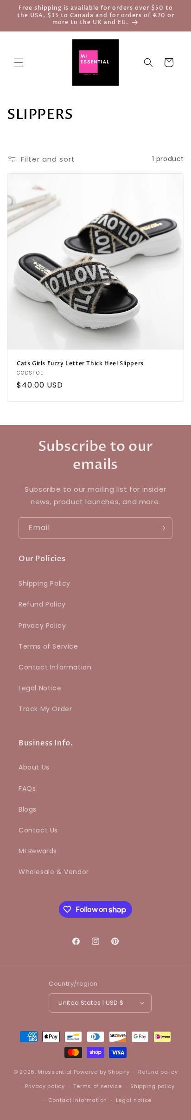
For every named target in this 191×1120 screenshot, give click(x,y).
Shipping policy (152, 1086)
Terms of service (97, 1086)
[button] (18, 62)
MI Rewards (38, 851)
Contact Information (55, 667)
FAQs (27, 788)
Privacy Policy (42, 625)
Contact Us (38, 830)
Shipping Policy (44, 583)
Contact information (77, 1100)
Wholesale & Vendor (54, 871)
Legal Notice (40, 688)
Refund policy (158, 1072)
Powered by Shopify (102, 1072)
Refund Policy (42, 604)
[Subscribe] (162, 528)
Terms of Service (48, 646)
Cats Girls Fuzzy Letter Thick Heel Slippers (80, 363)
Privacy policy (45, 1086)
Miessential (55, 1072)
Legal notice (134, 1100)
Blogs (28, 809)
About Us (34, 767)
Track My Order (45, 708)
